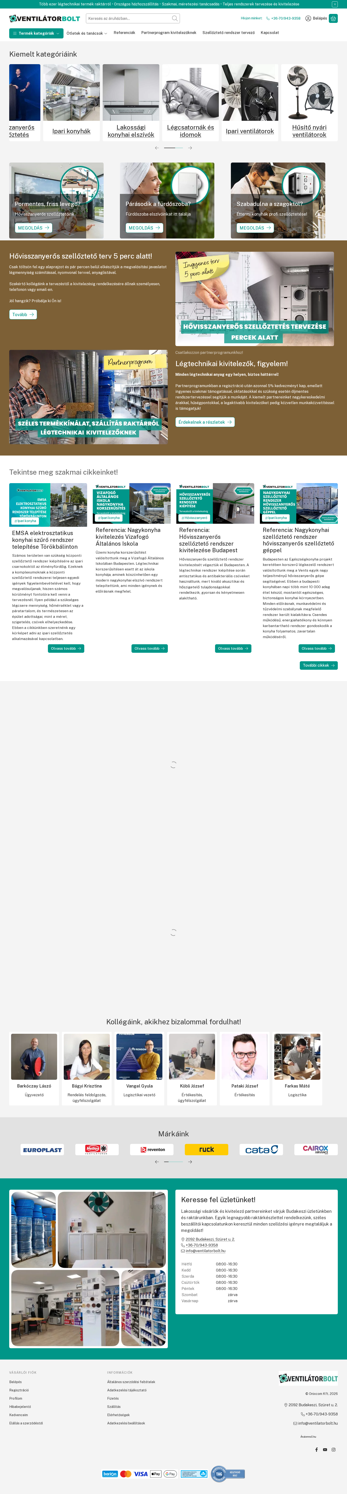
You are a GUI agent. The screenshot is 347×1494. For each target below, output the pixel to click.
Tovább (19, 314)
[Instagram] (333, 1449)
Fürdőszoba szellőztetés (38, 131)
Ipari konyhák (156, 131)
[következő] (190, 148)
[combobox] (133, 18)
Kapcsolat (270, 32)
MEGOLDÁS (30, 227)
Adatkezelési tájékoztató (127, 1390)
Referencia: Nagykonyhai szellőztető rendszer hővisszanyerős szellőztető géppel (298, 540)
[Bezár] (335, 4)
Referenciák (124, 32)
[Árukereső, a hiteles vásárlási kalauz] (228, 1473)
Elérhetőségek (118, 1415)
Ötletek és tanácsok (85, 33)
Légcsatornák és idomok (275, 131)
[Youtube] (325, 1449)
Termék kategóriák (36, 33)
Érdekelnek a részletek (201, 422)
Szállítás (114, 1407)
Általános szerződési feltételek (131, 1382)
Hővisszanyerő (196, 518)
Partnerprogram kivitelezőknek (168, 32)
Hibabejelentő (20, 1407)
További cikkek (316, 665)
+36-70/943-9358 (285, 18)
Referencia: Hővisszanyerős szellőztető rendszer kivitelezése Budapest (208, 540)
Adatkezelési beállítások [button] (126, 1423)
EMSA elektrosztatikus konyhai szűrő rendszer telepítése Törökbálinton (45, 540)
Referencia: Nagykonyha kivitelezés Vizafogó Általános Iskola (128, 537)
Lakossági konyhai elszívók (216, 131)
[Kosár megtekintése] (333, 18)
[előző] (157, 148)
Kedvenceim (18, 1415)
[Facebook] (316, 1449)
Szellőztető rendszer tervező (229, 32)
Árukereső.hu (308, 1436)
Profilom (15, 1398)
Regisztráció (19, 1390)
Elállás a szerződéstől (26, 1423)
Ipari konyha (26, 521)
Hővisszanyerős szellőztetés (97, 131)
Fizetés (113, 1398)
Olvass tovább (63, 648)
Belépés (15, 1382)
